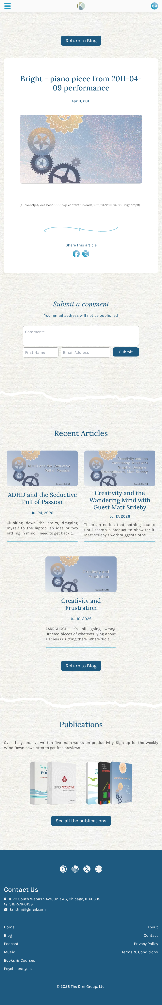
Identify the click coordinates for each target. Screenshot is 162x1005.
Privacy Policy (146, 943)
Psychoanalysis (18, 968)
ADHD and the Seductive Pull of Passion (42, 498)
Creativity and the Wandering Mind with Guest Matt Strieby (119, 500)
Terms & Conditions (140, 952)
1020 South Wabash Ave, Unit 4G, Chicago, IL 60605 (54, 899)
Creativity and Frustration (81, 604)
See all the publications (81, 820)
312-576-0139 (21, 904)
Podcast (11, 943)
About (152, 927)
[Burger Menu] (7, 6)
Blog (8, 935)
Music (9, 952)
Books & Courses (19, 960)
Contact (151, 935)
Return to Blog (81, 40)
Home (9, 927)
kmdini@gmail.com (28, 909)
